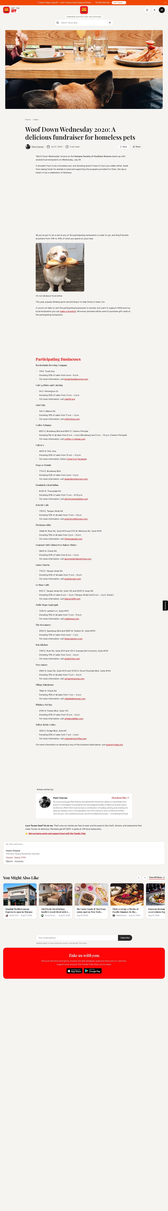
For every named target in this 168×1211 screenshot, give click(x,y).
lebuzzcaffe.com (72, 599)
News (36, 120)
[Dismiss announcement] (165, 2)
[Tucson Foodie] (84, 10)
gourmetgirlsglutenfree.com (77, 559)
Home (27, 120)
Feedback (165, 605)
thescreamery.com (73, 638)
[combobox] (83, 22)
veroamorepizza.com (74, 678)
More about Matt (119, 798)
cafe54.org (69, 399)
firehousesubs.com (73, 539)
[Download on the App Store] (74, 970)
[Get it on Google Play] (93, 970)
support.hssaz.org (114, 744)
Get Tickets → (119, 3)
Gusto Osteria (13, 850)
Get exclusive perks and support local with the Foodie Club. (57, 833)
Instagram (19, 861)
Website (9, 861)
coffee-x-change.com (74, 439)
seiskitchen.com (72, 658)
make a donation (68, 311)
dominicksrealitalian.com (76, 499)
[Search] (109, 23)
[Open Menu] (162, 10)
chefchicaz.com (72, 419)
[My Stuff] (147, 10)
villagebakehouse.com (74, 698)
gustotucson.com (72, 579)
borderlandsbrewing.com (76, 379)
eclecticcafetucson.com (75, 519)
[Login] (154, 10)
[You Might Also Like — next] (144, 877)
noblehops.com (71, 619)
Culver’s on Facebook (76, 459)
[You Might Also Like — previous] (138, 877)
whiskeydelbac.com (73, 718)
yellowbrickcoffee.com (75, 738)
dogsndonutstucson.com (76, 479)
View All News (155, 877)
